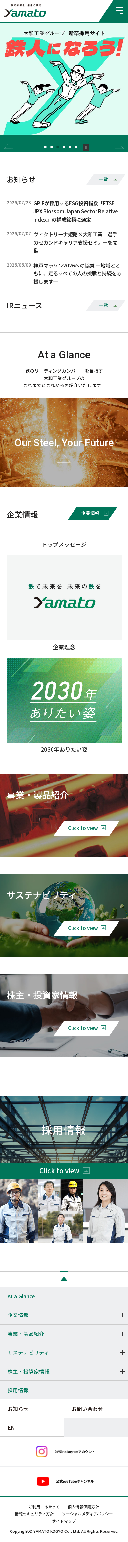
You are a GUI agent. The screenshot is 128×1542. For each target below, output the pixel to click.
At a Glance (21, 1296)
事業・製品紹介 (26, 1333)
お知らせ (18, 1408)
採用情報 (18, 1390)
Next (119, 146)
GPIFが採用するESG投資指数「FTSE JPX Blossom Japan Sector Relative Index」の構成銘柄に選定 (75, 211)
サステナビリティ (28, 1352)
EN (11, 1427)
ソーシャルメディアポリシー (87, 1514)
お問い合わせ (87, 1408)
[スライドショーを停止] (86, 147)
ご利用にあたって (44, 1507)
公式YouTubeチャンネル (75, 1481)
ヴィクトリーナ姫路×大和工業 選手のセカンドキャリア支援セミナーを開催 (75, 242)
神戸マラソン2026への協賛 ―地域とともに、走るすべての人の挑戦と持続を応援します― (77, 273)
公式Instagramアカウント (75, 1451)
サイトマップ (64, 1521)
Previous (8, 146)
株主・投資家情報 (29, 1371)
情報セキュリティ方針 (34, 1514)
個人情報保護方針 (83, 1507)
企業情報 (18, 1314)
